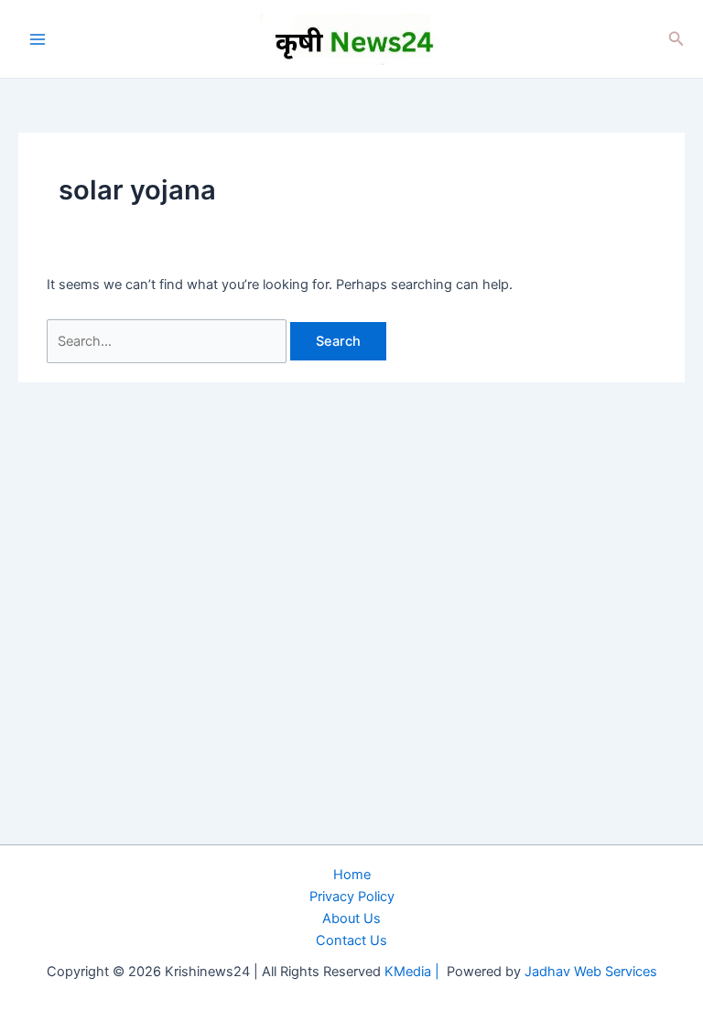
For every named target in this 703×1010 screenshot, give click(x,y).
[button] (676, 38)
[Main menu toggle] (37, 39)
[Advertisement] (351, 858)
